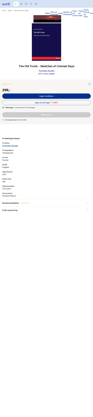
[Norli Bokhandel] (6, 4)
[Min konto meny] (31, 3)
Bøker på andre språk (21, 10)
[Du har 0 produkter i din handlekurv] (36, 3)
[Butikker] (21, 3)
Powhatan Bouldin (46, 71)
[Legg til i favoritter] (89, 84)
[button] (26, 3)
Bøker (10, 10)
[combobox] (15, 3)
